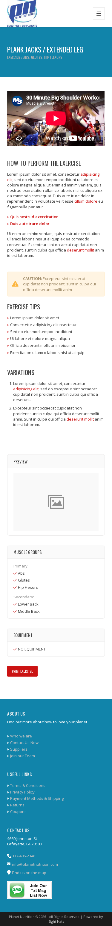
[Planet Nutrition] (22, 13)
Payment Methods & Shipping (37, 798)
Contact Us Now (24, 742)
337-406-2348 (23, 856)
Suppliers (18, 749)
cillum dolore (85, 201)
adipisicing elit (26, 389)
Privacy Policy (22, 792)
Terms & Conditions (27, 785)
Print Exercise (22, 671)
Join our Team (22, 755)
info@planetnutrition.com (35, 864)
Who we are (21, 736)
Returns (17, 805)
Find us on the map (29, 872)
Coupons (18, 811)
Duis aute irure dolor (30, 223)
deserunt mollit (80, 250)
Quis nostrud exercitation (34, 216)
